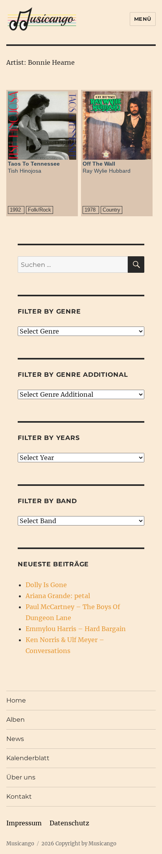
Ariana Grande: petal (58, 596)
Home (16, 700)
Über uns (20, 777)
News (15, 739)
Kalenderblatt (28, 758)
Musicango (20, 843)
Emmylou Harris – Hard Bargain (76, 629)
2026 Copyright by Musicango (78, 843)
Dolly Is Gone (46, 585)
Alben (15, 719)
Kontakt (19, 796)
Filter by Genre (49, 311)
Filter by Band (47, 501)
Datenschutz (69, 823)
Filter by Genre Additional (73, 374)
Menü (142, 19)
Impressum (24, 823)
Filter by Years (48, 438)
